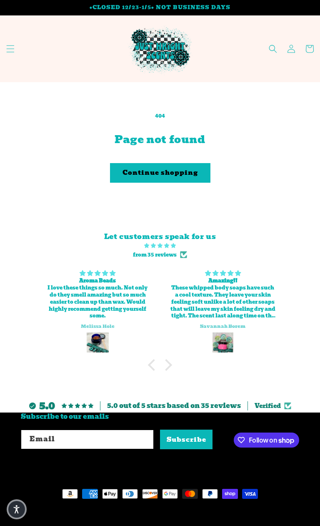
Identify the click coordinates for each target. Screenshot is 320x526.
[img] (160, 245)
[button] (10, 49)
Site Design (130, 509)
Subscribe (186, 440)
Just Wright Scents (73, 509)
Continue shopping (160, 173)
